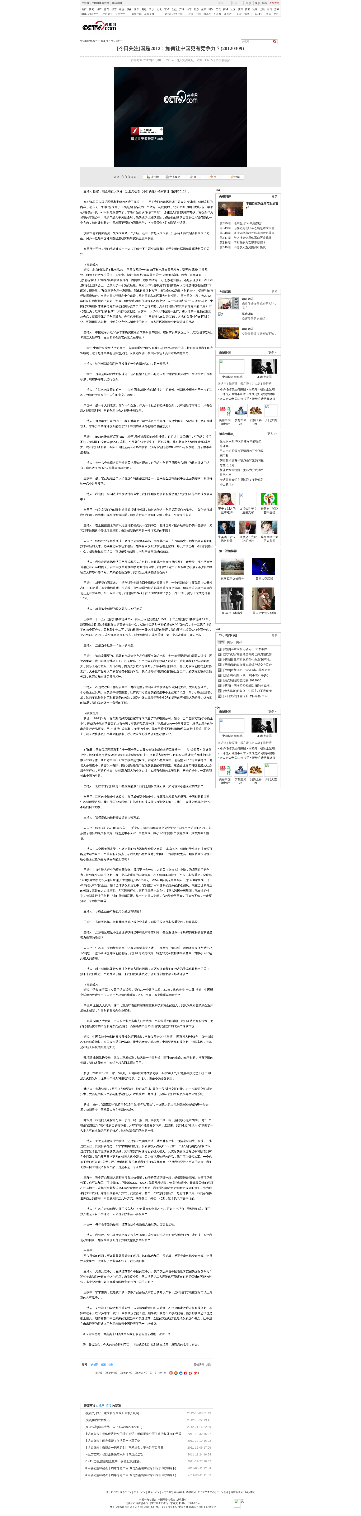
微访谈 (222, 383)
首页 (83, 9)
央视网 (85, 3)
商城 (225, 9)
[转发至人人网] (180, 1372)
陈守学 (224, 446)
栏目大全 (108, 14)
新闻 (91, 9)
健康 (203, 9)
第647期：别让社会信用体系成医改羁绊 (246, 237)
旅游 (196, 9)
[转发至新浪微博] (190, 1372)
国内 (221, 642)
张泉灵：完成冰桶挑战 (248, 538)
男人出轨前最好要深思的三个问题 (242, 450)
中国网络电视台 (100, 3)
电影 (198, 14)
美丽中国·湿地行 (225, 422)
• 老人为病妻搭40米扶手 (233, 398)
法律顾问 (191, 1492)
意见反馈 (174, 176)
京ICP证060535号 (159, 1503)
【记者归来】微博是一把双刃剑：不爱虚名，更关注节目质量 (124, 1447)
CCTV (258, 14)
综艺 (114, 9)
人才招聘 (167, 1492)
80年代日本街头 (232, 613)
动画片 (227, 14)
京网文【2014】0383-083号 (185, 1503)
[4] (125, 176)
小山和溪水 (227, 484)
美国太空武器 (264, 578)
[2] (122, 176)
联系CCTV (126, 1492)
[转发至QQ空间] (175, 1372)
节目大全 (120, 14)
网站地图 (117, 3)
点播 (110, 1364)
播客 (246, 14)
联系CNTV (154, 1492)
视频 (103, 1364)
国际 (230, 642)
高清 (190, 14)
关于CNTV (140, 1492)
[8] (131, 176)
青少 (151, 9)
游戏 (276, 9)
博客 (247, 9)
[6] (128, 176)
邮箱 (269, 9)
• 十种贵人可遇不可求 (232, 394)
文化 (159, 9)
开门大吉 (271, 420)
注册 (257, 3)
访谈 (262, 9)
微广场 (244, 383)
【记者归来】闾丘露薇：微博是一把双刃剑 (112, 1440)
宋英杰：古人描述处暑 (227, 538)
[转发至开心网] (170, 1372)
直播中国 (137, 14)
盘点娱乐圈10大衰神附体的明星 (240, 441)
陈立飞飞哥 (227, 465)
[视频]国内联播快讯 (97, 1420)
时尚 (211, 9)
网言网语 (248, 299)
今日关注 (116, 40)
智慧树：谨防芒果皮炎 (269, 510)
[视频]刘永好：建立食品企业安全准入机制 (112, 1413)
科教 (144, 9)
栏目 (276, 14)
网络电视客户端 (174, 14)
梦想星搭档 (241, 422)
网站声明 (179, 1492)
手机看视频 (223, 60)
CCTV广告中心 (206, 1492)
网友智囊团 (237, 1492)
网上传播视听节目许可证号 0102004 (129, 1507)
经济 (99, 9)
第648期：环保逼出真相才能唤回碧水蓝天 (247, 233)
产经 (181, 9)
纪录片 (217, 14)
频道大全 (93, 14)
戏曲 (129, 9)
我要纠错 (111, 1372)
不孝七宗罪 (264, 377)
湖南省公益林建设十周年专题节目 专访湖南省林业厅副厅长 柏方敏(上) (130, 1475)
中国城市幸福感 (232, 377)
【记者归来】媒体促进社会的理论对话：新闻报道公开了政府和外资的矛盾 (133, 1433)
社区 (232, 9)
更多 (274, 196)
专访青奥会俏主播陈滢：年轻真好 (242, 479)
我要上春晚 (256, 422)
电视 (83, 14)
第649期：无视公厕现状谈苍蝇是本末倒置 (247, 228)
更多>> (272, 352)
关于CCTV (112, 1492)
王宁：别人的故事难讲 (227, 510)
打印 (98, 1372)
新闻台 (104, 40)
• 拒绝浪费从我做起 (262, 398)
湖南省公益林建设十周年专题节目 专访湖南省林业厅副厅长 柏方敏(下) (130, 1468)
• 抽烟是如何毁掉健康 (261, 394)
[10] (135, 176)
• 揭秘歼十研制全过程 (261, 389)
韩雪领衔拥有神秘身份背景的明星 (242, 460)
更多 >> (272, 433)
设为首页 (274, 3)
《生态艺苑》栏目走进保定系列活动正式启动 (114, 1454)
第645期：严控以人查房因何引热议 (243, 247)
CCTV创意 (223, 1492)
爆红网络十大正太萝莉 (269, 538)
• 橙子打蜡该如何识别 (232, 389)
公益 (174, 9)
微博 (240, 9)
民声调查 (248, 314)
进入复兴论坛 (185, 60)
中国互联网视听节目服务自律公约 (197, 1507)
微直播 (233, 383)
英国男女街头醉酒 (264, 613)
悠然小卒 (225, 474)
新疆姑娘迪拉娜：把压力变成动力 (242, 470)
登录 (248, 3)
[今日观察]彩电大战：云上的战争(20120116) (113, 1427)
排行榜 (154, 176)
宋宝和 (224, 455)
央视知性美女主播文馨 (248, 510)
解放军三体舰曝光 (232, 578)
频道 (268, 14)
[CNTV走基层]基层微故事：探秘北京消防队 (113, 1461)
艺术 (166, 9)
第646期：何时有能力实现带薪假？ (243, 242)
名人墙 (256, 383)
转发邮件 (141, 1372)
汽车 (189, 9)
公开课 (238, 14)
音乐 (136, 9)
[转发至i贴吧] (185, 1372)
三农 (218, 9)
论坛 (254, 9)
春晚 (121, 9)
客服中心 (250, 1492)
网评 (239, 642)
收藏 (237, 176)
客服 (264, 3)
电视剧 (207, 14)
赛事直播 (149, 14)
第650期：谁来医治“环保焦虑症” (241, 223)
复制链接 (126, 1372)
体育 (106, 9)
